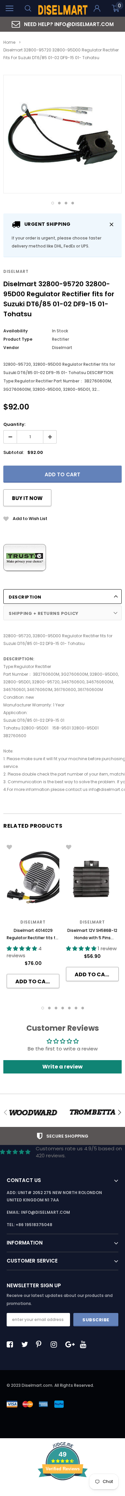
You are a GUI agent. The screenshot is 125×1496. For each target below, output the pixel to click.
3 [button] (66, 203)
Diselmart (15, 271)
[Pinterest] (41, 1344)
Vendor (11, 347)
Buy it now (27, 498)
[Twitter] (26, 1344)
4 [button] (72, 203)
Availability (15, 331)
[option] (62, 24)
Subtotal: (13, 452)
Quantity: (14, 424)
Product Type (17, 339)
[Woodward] (33, 1112)
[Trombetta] (92, 1112)
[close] (111, 224)
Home (9, 42)
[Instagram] (56, 1344)
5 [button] (69, 1008)
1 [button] (52, 203)
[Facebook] (12, 1344)
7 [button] (82, 1008)
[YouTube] (85, 1344)
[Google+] (70, 1344)
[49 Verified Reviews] (62, 1492)
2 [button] (59, 203)
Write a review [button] (62, 1066)
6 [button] (76, 1008)
